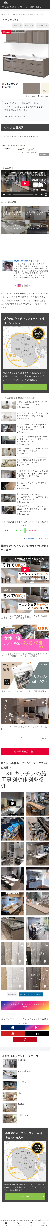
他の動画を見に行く (25, 751)
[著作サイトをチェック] (15, 285)
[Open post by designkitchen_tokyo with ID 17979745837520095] (12, 903)
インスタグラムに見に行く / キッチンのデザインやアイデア (25, 1005)
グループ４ (42, 25)
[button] (43, 530)
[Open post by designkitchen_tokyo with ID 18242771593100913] (12, 928)
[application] (25, 183)
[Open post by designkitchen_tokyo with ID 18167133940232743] (12, 953)
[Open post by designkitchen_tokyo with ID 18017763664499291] (37, 829)
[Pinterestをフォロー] (29, 285)
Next (44, 738)
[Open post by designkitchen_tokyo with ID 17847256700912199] (12, 878)
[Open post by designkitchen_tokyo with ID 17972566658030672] (12, 829)
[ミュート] (42, 194)
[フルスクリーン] (46, 194)
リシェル (29, 25)
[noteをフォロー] (26, 285)
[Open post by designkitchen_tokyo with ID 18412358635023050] (12, 804)
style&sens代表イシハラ (26, 261)
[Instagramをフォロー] (19, 285)
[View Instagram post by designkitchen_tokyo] (22, 813)
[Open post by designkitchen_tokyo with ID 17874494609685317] (37, 953)
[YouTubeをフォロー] (22, 285)
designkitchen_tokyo (10, 794)
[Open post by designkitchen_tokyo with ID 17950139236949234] (37, 878)
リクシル (17, 25)
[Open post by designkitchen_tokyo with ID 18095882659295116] (37, 978)
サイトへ (25, 387)
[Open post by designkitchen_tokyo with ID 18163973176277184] (12, 853)
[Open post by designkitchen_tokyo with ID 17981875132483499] (12, 978)
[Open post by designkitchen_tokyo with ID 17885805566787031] (37, 853)
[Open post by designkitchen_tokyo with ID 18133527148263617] (37, 903)
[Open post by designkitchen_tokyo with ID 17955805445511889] (37, 804)
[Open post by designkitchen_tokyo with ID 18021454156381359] (37, 928)
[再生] (4, 194)
